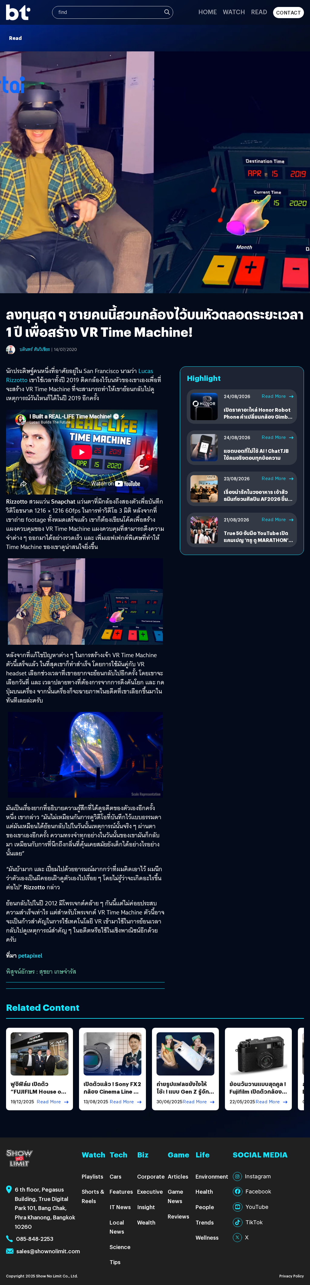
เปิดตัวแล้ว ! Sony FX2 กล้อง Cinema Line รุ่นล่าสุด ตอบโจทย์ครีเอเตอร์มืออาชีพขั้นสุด (112, 1095)
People (205, 1207)
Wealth (146, 1222)
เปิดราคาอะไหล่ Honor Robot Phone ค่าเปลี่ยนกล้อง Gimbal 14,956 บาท (258, 416)
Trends (205, 1222)
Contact (288, 12)
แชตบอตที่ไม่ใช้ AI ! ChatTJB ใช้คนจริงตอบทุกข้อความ (256, 454)
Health (204, 1191)
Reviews (178, 1216)
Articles (178, 1176)
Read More (274, 396)
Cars (115, 1176)
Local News (117, 1226)
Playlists (92, 1176)
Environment (212, 1176)
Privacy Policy (291, 1275)
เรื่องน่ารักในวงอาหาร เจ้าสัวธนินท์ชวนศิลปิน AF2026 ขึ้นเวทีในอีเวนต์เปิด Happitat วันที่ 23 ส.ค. (258, 502)
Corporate (151, 1176)
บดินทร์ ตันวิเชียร (35, 349)
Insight (146, 1207)
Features (121, 1191)
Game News (175, 1196)
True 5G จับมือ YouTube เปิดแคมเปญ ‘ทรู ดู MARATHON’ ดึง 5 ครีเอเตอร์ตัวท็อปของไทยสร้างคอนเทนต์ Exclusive (258, 543)
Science (120, 1247)
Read (259, 11)
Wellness (207, 1237)
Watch (234, 11)
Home (207, 11)
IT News (120, 1207)
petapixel (30, 955)
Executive (150, 1191)
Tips (115, 1262)
